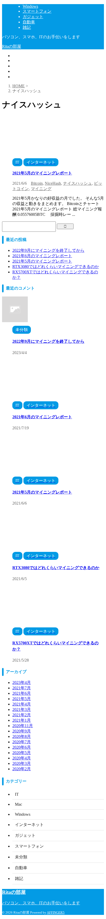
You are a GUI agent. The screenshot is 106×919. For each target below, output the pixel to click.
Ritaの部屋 (11, 46)
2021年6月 (21, 693)
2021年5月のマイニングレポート (42, 173)
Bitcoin (37, 183)
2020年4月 (21, 758)
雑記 (16, 77)
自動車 (18, 71)
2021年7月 (21, 688)
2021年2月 (21, 715)
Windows (20, 55)
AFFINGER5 (56, 912)
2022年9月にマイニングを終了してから (48, 250)
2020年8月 (21, 736)
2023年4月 (21, 682)
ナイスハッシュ (77, 183)
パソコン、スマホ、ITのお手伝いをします (41, 903)
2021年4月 (21, 704)
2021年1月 (21, 720)
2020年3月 (21, 763)
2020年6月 (21, 747)
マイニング (41, 189)
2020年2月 (21, 769)
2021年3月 (21, 709)
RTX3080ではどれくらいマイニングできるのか (55, 266)
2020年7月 (21, 742)
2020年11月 (22, 725)
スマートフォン (26, 60)
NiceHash (53, 183)
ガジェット (22, 66)
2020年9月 (21, 731)
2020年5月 (21, 752)
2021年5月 (21, 699)
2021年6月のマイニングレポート (42, 256)
